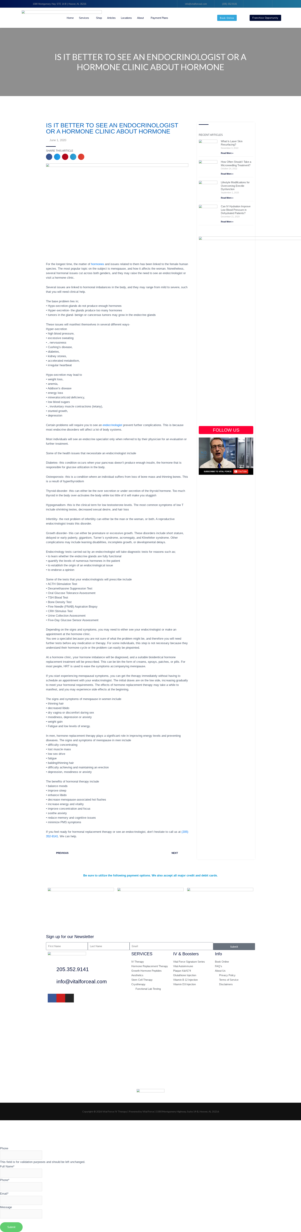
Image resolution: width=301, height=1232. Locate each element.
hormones (97, 264)
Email (4, 1193)
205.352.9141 (72, 969)
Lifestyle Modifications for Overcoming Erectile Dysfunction (235, 186)
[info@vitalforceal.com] (52, 982)
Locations (126, 17)
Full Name (7, 1166)
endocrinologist (112, 425)
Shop (99, 17)
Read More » (227, 153)
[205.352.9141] (52, 970)
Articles (111, 17)
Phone (4, 1148)
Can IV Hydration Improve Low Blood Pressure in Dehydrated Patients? (235, 210)
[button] (49, 157)
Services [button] (84, 17)
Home (70, 17)
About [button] (140, 17)
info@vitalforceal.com (81, 981)
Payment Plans (159, 17)
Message (6, 1207)
